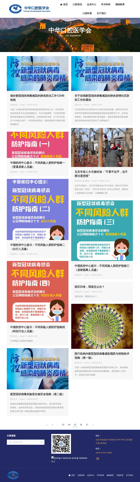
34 (69, 424)
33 (63, 424)
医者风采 (78, 181)
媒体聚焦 (13, 105)
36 (81, 424)
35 (75, 424)
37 (87, 424)
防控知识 (13, 172)
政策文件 (78, 105)
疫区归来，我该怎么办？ (90, 286)
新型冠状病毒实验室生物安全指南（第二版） (37, 394)
